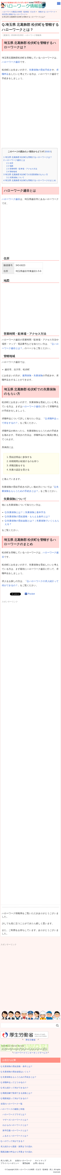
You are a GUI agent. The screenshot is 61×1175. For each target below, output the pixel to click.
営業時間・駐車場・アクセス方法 (21, 169)
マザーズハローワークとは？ (14, 1120)
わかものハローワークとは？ (14, 1125)
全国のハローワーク (23, 1161)
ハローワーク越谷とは (14, 160)
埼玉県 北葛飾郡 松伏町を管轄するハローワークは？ (27, 157)
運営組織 (26, 1163)
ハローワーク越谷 (11, 62)
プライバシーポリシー (10, 1163)
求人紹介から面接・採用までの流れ (16, 1146)
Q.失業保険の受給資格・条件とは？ (16, 1066)
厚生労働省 (30, 1040)
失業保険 (38, 375)
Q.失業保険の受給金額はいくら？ (15, 1072)
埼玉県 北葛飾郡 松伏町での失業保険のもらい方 (25, 174)
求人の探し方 (6, 1161)
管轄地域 (11, 172)
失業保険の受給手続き (40, 70)
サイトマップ (40, 1161)
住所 (9, 163)
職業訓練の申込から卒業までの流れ (16, 1152)
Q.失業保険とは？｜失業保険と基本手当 (25, 512)
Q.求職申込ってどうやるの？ (14, 1082)
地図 (9, 166)
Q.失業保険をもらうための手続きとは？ (18, 1077)
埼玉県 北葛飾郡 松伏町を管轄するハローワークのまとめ (29, 180)
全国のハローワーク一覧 (11, 1104)
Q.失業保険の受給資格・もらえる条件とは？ (27, 516)
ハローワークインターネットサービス (30, 1053)
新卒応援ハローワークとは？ (14, 1130)
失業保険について (15, 177)
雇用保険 (26, 375)
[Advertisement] (30, 114)
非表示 (48, 152)
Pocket (31, 594)
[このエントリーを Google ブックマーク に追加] (26, 594)
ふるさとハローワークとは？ (14, 1136)
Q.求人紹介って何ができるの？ (15, 1088)
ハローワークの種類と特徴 (12, 1109)
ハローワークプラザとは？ (13, 1114)
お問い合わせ (38, 1163)
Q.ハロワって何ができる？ (13, 1141)
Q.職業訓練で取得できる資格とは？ (16, 1093)
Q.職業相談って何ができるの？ (15, 1098)
